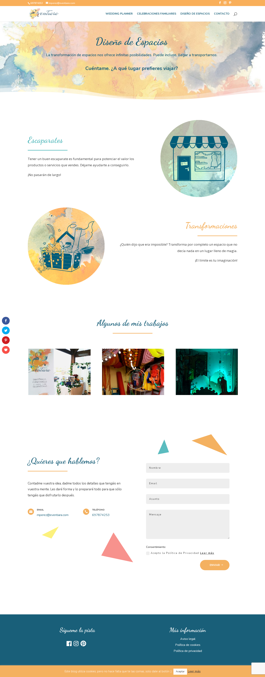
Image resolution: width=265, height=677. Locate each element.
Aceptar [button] (180, 671)
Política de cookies (187, 645)
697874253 (36, 3)
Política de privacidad (188, 651)
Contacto (221, 14)
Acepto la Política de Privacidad (182, 553)
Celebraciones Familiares (156, 14)
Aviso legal (187, 639)
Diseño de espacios (195, 14)
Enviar (215, 565)
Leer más (207, 553)
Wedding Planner (119, 14)
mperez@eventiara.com (52, 515)
